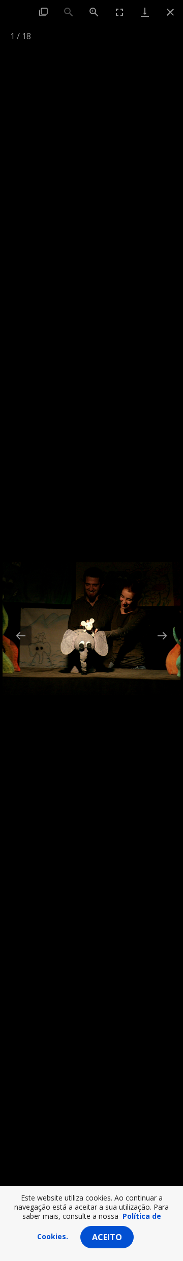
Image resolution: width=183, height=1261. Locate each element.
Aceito (107, 1237)
